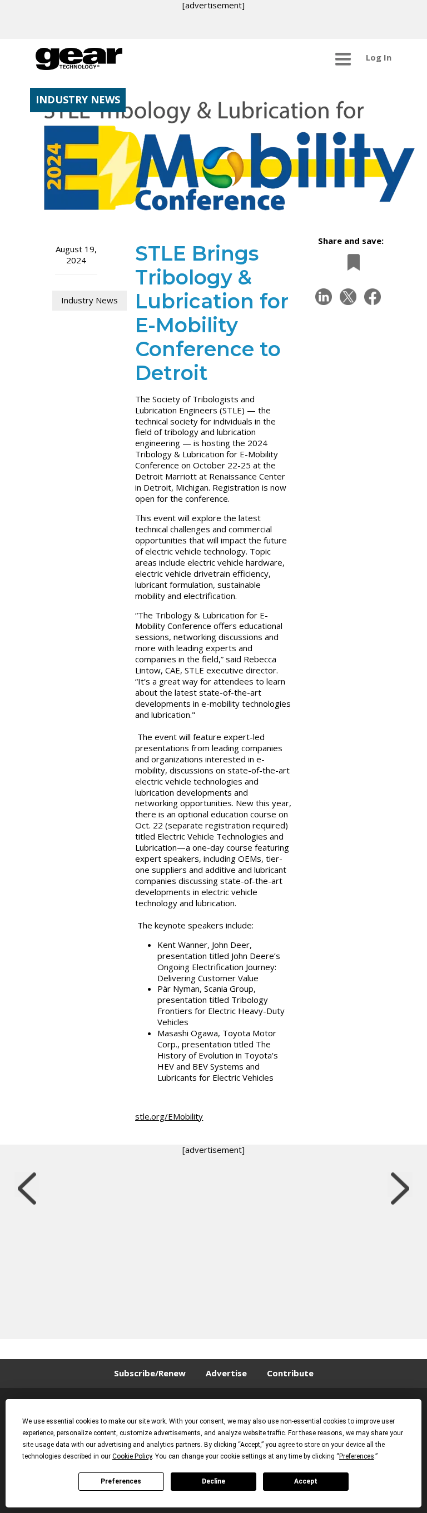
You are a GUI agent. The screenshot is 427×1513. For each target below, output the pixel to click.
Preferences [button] (356, 1456)
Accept (305, 1481)
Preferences (121, 1481)
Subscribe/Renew (150, 1373)
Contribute (290, 1373)
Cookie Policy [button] (132, 1456)
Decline (213, 1481)
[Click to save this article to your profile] (351, 262)
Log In (378, 57)
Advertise (226, 1373)
